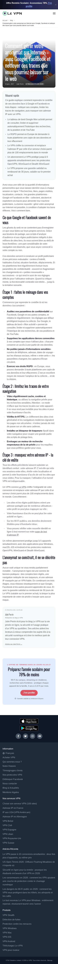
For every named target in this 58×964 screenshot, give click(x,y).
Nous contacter (10, 783)
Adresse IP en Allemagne (15, 816)
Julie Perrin (20, 84)
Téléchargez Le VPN (13, 946)
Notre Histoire (9, 766)
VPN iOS (7, 937)
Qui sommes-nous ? (12, 762)
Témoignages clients (13, 770)
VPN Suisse (8, 843)
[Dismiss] (55, 4)
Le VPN (22, 487)
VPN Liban (8, 834)
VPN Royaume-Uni (12, 838)
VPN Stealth (8, 915)
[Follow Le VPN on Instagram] (32, 736)
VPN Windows (10, 928)
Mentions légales (11, 792)
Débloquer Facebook (13, 779)
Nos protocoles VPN (12, 775)
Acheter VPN (9, 757)
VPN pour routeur (11, 950)
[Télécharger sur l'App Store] (29, 721)
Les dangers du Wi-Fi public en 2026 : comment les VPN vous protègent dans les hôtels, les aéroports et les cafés (28, 892)
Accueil (5, 20)
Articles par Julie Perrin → (13, 644)
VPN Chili (7, 825)
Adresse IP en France (13, 808)
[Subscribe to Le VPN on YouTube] (39, 736)
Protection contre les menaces (17, 924)
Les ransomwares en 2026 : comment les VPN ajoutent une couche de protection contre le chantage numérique (29, 881)
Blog (11, 20)
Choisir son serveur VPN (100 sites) (20, 803)
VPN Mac (7, 932)
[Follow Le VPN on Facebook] (18, 736)
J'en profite (29, 693)
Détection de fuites (11, 919)
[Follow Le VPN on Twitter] (25, 736)
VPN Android (9, 941)
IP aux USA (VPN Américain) (16, 812)
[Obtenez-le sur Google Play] (29, 728)
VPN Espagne (9, 830)
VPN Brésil (8, 821)
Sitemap (49, 960)
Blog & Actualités (11, 788)
